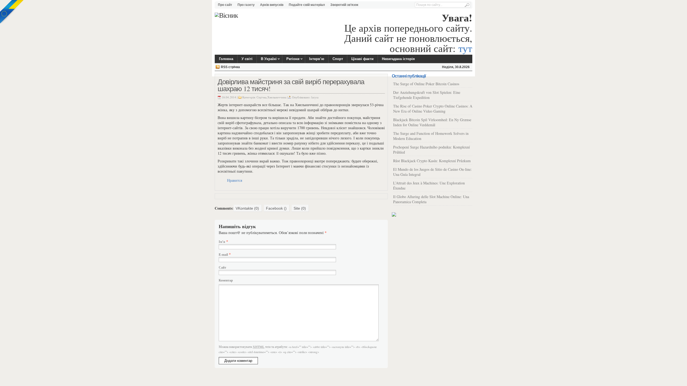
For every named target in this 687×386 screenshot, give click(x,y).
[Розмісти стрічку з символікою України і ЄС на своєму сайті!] (12, 12)
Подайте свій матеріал (307, 5)
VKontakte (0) (247, 208)
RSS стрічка (230, 67)
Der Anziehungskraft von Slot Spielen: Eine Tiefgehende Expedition (426, 95)
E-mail (223, 254)
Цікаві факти (362, 59)
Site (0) (300, 208)
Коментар (226, 280)
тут (465, 48)
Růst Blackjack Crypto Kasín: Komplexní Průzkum (432, 160)
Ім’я (222, 241)
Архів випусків (271, 5)
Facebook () (276, 208)
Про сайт (225, 5)
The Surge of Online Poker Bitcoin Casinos (426, 83)
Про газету (246, 5)
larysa (315, 97)
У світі (247, 59)
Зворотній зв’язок (344, 5)
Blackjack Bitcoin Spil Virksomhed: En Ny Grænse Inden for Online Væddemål (432, 122)
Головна (226, 59)
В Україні (267, 59)
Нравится (234, 180)
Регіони (290, 59)
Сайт (222, 267)
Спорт (337, 59)
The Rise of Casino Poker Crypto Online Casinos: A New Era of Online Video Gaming (432, 108)
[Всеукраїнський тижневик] (226, 15)
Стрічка (261, 97)
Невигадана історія (398, 59)
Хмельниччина (276, 97)
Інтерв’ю (316, 59)
